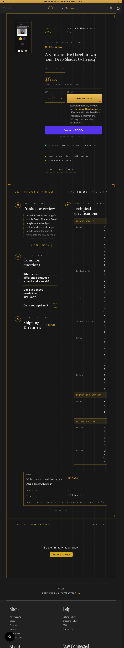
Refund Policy (69, 617)
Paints (81, 42)
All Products (15, 617)
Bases (12, 621)
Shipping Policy (70, 621)
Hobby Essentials (64, 42)
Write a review (61, 554)
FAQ (65, 625)
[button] (19, 51)
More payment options (73, 136)
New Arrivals (16, 637)
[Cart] (118, 8)
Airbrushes (15, 633)
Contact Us (68, 629)
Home (48, 42)
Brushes (13, 625)
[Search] (10, 8)
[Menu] (3, 8)
